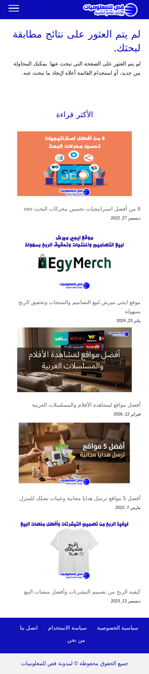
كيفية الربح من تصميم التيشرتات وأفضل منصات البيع (82, 592)
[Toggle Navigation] (13, 9)
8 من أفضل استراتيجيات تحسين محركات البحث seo (82, 209)
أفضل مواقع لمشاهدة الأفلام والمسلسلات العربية (86, 405)
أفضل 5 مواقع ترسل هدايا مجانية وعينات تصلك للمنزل (80, 498)
